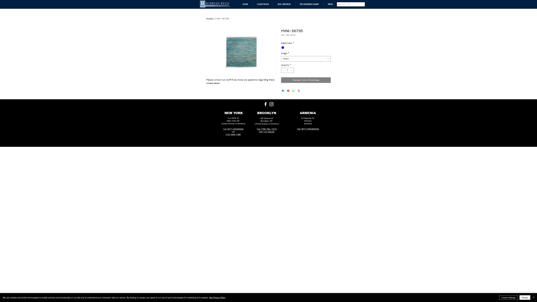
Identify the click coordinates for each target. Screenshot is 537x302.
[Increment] (292, 70)
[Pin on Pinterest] (288, 90)
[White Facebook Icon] (265, 104)
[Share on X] (299, 90)
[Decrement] (283, 70)
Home (209, 18)
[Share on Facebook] (283, 90)
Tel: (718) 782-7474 (267, 129)
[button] (309, 4)
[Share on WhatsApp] (293, 90)
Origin (285, 53)
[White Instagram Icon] (271, 104)
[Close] (533, 297)
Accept (525, 297)
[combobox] (306, 59)
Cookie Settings (508, 297)
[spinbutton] (287, 70)
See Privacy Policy (217, 297)
